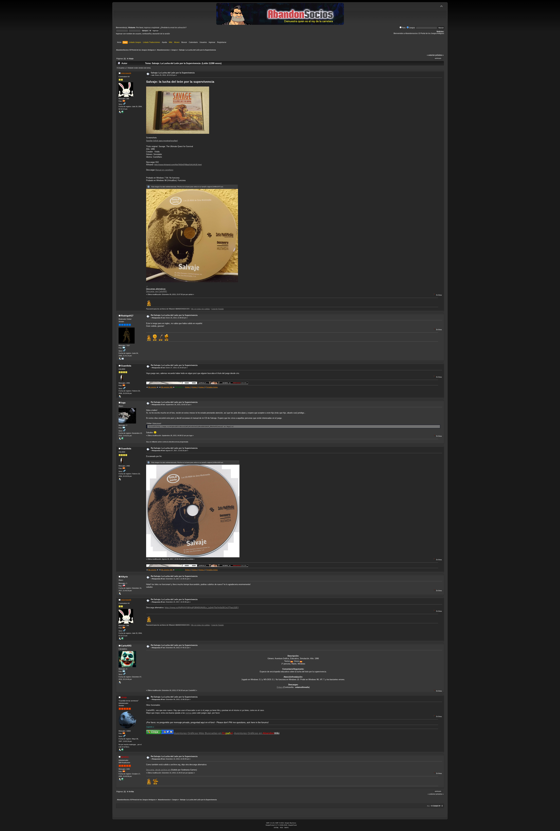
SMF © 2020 (279, 823)
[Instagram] (122, 780)
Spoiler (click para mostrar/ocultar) (162, 141)
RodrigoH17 (127, 315)
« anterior (431, 55)
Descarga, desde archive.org (158, 770)
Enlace (280, 687)
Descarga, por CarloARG (156, 291)
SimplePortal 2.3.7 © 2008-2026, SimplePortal (281, 825)
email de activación (178, 27)
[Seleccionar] (156, 423)
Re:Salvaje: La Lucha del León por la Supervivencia (174, 315)
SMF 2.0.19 (270, 823)
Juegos (412, 28)
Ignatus (125, 757)
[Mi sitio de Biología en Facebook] (122, 439)
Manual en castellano (164, 170)
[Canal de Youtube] (122, 112)
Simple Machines (290, 823)
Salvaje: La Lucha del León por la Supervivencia (173, 73)
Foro (404, 28)
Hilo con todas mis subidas (200, 309)
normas (189, 713)
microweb (126, 73)
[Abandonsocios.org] (122, 750)
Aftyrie (124, 576)
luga (123, 402)
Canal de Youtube (217, 309)
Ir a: (428, 806)
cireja (124, 697)
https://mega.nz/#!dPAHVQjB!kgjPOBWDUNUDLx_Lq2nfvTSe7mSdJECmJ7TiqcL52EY (202, 607)
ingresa (147, 27)
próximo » (439, 55)
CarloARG (126, 645)
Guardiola (126, 365)
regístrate (155, 27)
